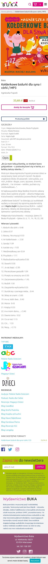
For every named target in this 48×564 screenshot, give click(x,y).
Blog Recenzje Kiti (9, 426)
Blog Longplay (7, 430)
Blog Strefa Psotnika (10, 410)
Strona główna (6, 12)
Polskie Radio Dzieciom (11, 359)
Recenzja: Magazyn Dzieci (12, 402)
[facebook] (31, 551)
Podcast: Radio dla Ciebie (12, 398)
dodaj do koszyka (22, 107)
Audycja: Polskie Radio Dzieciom (15, 394)
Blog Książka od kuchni (11, 414)
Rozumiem (35, 561)
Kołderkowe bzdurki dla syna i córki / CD (24, 440)
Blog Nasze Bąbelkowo (11, 418)
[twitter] (18, 551)
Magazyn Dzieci (8, 374)
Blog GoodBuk (7, 406)
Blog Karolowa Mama (10, 422)
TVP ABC (5, 342)
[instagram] (24, 551)
